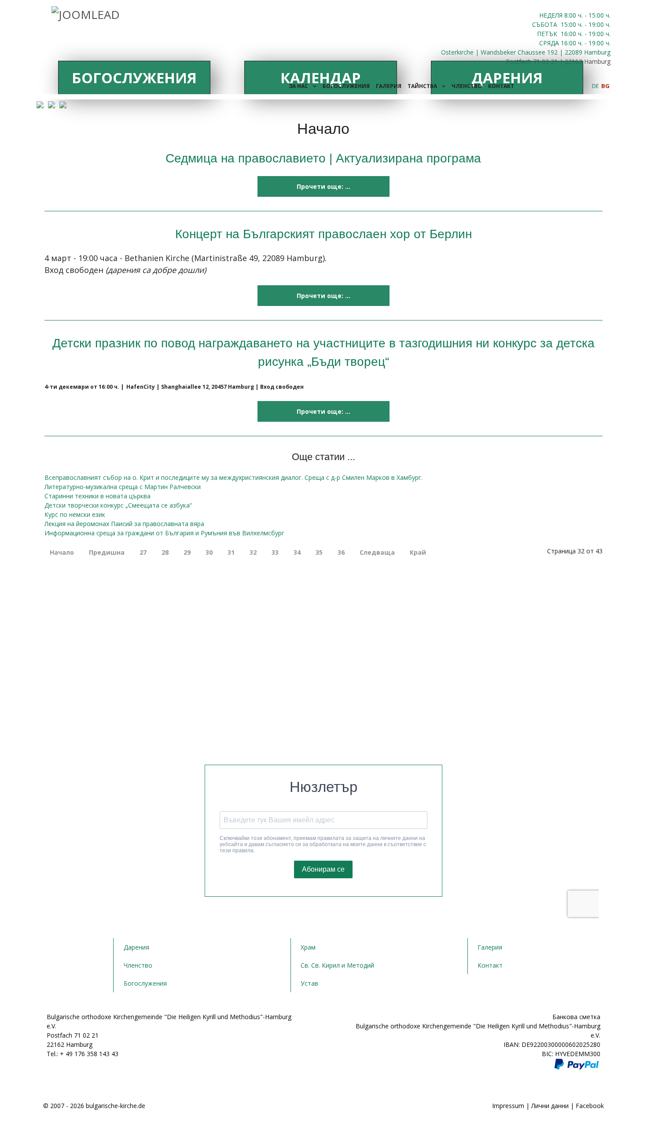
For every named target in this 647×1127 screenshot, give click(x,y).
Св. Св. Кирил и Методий (337, 965)
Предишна (107, 552)
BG (605, 86)
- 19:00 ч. (596, 24)
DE (596, 86)
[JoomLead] (85, 13)
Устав (309, 983)
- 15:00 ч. (596, 15)
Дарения (136, 947)
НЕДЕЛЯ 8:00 (558, 15)
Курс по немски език (74, 514)
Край (418, 552)
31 (231, 552)
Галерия (490, 947)
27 (143, 552)
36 (341, 552)
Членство (138, 965)
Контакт (490, 965)
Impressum (508, 1105)
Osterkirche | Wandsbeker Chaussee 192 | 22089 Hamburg (525, 52)
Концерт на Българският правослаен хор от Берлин (323, 234)
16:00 (568, 33)
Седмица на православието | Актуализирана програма (323, 158)
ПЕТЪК (548, 33)
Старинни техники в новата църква (97, 496)
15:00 (568, 24)
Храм (308, 947)
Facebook (590, 1105)
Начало (62, 552)
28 (165, 552)
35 (319, 552)
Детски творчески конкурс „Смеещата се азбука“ (118, 505)
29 (187, 552)
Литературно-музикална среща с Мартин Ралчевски (122, 486)
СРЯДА (549, 43)
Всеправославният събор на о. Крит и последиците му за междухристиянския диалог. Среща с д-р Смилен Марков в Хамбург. (233, 477)
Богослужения (134, 78)
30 (209, 552)
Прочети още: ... (323, 186)
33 (275, 552)
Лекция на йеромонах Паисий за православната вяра (124, 523)
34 (297, 552)
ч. (580, 15)
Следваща (377, 552)
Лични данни (550, 1105)
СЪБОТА (545, 24)
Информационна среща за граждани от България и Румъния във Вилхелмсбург (164, 533)
